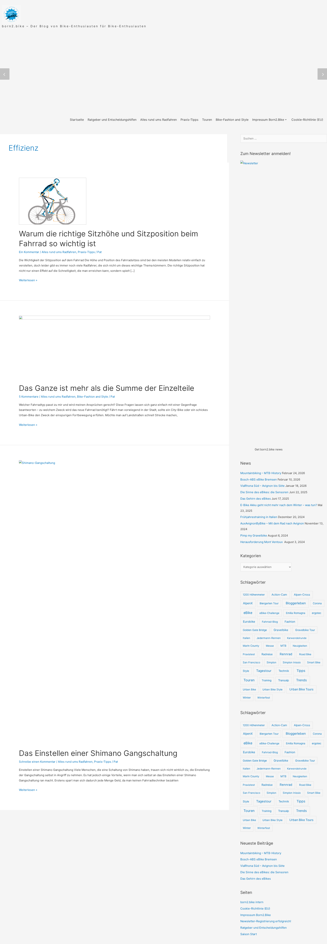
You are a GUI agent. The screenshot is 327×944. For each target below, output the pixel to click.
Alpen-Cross (302, 594)
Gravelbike (281, 630)
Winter (247, 697)
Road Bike (305, 654)
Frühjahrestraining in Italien (258, 517)
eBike (248, 613)
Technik (284, 671)
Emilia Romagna (295, 613)
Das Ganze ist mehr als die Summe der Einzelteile (106, 388)
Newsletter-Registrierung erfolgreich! (265, 921)
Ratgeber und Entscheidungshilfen (263, 927)
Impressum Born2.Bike (255, 915)
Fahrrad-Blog (270, 621)
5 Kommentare (28, 396)
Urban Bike (249, 689)
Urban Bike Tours (301, 689)
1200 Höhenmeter (254, 594)
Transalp (283, 680)
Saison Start (248, 934)
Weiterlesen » (28, 280)
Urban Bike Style (272, 689)
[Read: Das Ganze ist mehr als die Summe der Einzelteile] (114, 347)
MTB (283, 645)
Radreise (267, 654)
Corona (317, 603)
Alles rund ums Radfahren (59, 252)
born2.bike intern (251, 902)
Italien (246, 637)
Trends (301, 680)
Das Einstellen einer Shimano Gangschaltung (98, 753)
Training (266, 680)
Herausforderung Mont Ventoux (261, 542)
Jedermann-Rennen (269, 637)
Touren (249, 680)
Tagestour (263, 671)
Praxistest (249, 654)
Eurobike (249, 621)
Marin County (251, 645)
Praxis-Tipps (86, 252)
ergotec (316, 613)
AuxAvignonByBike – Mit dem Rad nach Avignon (272, 523)
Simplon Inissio (292, 662)
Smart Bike (313, 662)
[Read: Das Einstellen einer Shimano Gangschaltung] (114, 602)
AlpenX (248, 603)
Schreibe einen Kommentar (37, 761)
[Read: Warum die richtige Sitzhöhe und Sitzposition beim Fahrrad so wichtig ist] (52, 201)
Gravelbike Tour (305, 630)
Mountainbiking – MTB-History (260, 473)
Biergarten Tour (269, 603)
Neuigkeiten (300, 645)
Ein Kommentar (29, 252)
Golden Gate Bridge (255, 630)
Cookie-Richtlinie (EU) (255, 908)
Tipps (301, 671)
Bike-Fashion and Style (92, 396)
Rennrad (286, 654)
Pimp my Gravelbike (253, 535)
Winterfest (263, 697)
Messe (270, 645)
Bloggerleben (296, 603)
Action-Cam (279, 594)
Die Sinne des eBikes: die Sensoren (264, 492)
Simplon (271, 662)
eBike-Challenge (269, 613)
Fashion (290, 621)
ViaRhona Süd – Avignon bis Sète (262, 486)
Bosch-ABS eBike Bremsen (258, 479)
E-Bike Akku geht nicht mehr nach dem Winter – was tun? (278, 505)
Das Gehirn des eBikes (255, 498)
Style (246, 670)
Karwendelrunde (297, 637)
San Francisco (251, 662)
